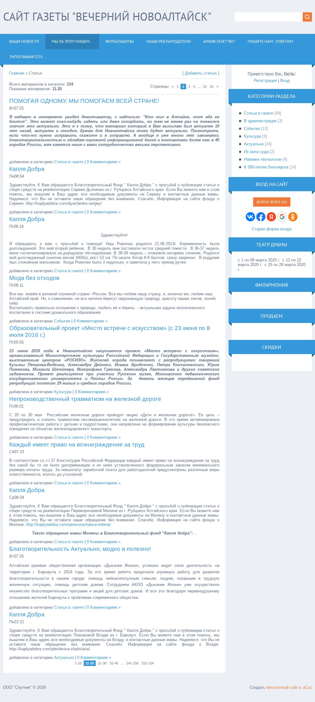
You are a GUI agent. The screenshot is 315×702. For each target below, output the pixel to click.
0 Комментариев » (104, 161)
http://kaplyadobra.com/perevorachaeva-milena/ (68, 524)
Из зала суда (256, 151)
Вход (285, 80)
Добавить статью (201, 73)
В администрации (260, 121)
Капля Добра (27, 169)
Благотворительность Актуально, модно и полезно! (80, 549)
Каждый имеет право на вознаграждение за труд (76, 444)
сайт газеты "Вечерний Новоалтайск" (107, 16)
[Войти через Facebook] (260, 216)
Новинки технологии (262, 159)
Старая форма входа (271, 229)
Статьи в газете (68, 161)
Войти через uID (272, 202)
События (62, 321)
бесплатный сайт (282, 687)
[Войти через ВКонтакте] (250, 216)
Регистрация (265, 80)
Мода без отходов (34, 278)
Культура (62, 391)
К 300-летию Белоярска (266, 167)
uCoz (307, 687)
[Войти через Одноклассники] (292, 216)
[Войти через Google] (282, 217)
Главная (16, 73)
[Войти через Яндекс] (271, 216)
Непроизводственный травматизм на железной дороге (85, 399)
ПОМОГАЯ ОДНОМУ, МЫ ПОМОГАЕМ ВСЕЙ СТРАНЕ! (84, 101)
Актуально (64, 657)
